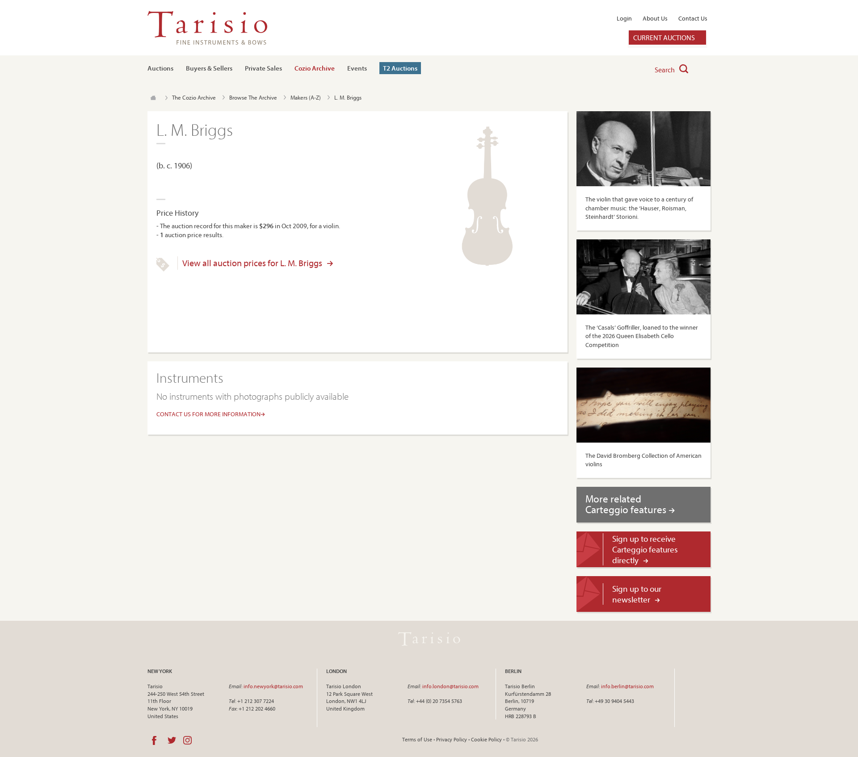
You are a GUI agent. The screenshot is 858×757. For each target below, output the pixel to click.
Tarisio (429, 639)
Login (624, 18)
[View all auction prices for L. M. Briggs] (162, 269)
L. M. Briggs (348, 97)
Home (153, 97)
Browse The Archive (253, 97)
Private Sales (263, 68)
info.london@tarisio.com (450, 686)
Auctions (160, 68)
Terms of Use (417, 739)
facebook (154, 740)
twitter (172, 740)
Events (357, 68)
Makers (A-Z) (305, 97)
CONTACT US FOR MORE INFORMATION (208, 414)
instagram (187, 740)
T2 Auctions (400, 68)
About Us (655, 18)
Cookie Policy (486, 739)
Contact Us (692, 18)
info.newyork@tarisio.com (273, 686)
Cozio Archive (314, 68)
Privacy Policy (451, 739)
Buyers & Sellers (209, 68)
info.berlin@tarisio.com (627, 686)
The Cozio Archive (194, 97)
